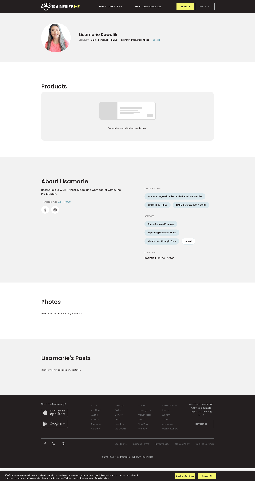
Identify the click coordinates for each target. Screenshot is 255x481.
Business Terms (141, 443)
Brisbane (96, 424)
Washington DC (170, 428)
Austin (94, 414)
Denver (118, 414)
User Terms (121, 443)
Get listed (205, 6)
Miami (141, 419)
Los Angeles (144, 410)
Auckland (96, 410)
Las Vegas (120, 428)
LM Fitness (64, 202)
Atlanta (95, 405)
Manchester (144, 414)
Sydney (166, 414)
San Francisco (169, 405)
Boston (95, 419)
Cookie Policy (182, 443)
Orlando (142, 428)
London (142, 405)
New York (143, 424)
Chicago (119, 405)
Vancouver (167, 424)
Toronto (166, 419)
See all (156, 39)
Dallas (118, 410)
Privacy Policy (162, 443)
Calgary (95, 428)
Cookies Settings (204, 443)
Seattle (166, 410)
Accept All (207, 476)
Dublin (118, 419)
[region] (127, 476)
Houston (119, 424)
